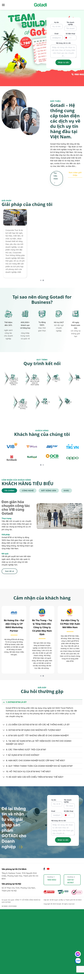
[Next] (78, 245)
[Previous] (6, 245)
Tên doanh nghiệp (70, 23)
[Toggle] (4, 702)
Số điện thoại (70, 36)
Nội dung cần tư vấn (63, 43)
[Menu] (3, 5)
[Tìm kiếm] (81, 5)
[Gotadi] (42, 5)
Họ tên (56, 22)
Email (56, 33)
